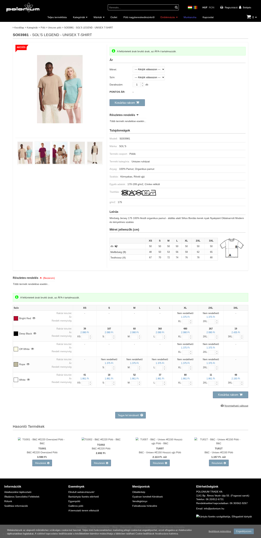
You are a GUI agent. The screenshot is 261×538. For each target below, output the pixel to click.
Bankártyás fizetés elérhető (83, 496)
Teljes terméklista (57, 17)
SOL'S (122, 146)
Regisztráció (231, 7)
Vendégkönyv (139, 501)
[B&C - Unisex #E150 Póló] (218, 443)
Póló (43, 27)
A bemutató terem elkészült (83, 510)
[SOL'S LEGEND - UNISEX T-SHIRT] (25, 164)
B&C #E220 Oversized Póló (42, 452)
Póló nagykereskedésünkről (138, 17)
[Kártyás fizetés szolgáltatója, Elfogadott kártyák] (224, 516)
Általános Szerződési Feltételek (21, 496)
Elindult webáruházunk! (81, 492)
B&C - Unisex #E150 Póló (219, 452)
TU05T (160, 448)
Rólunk (8, 501)
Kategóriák (79, 17)
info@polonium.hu (214, 508)
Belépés (247, 7)
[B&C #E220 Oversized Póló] (42, 443)
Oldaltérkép (138, 492)
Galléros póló (75, 505)
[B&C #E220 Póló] (101, 439)
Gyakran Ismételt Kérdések (147, 496)
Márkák (98, 17)
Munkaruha (190, 17)
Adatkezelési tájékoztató (17, 492)
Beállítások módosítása (220, 531)
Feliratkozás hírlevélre (144, 505)
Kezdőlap (19, 27)
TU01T (219, 448)
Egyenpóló (74, 501)
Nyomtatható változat (236, 405)
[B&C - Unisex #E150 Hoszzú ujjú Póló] (160, 443)
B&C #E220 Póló (101, 448)
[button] (127, 102)
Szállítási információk (16, 505)
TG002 (101, 444)
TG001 (42, 448)
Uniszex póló (54, 27)
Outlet (113, 17)
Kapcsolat (208, 17)
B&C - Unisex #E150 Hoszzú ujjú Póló (160, 452)
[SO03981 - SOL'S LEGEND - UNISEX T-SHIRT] (59, 131)
